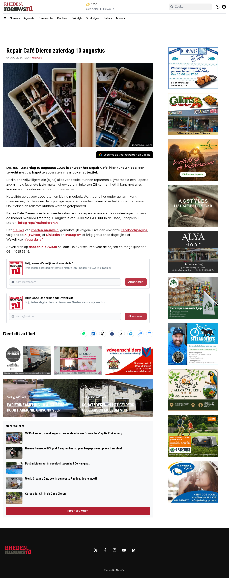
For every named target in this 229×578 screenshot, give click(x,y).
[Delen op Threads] (102, 333)
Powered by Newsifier (114, 570)
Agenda (29, 18)
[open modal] (224, 7)
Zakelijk (76, 18)
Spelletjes (92, 18)
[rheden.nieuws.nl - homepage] (18, 7)
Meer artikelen (78, 510)
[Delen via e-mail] (149, 333)
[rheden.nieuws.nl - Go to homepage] (18, 550)
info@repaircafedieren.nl (38, 223)
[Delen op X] (121, 333)
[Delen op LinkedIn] (93, 333)
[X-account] (96, 550)
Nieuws (15, 18)
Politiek (62, 18)
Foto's (107, 18)
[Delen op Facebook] (112, 333)
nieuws (18, 230)
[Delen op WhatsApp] (83, 333)
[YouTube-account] (124, 550)
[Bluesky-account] (133, 550)
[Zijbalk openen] (5, 18)
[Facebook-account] (105, 550)
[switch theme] (217, 6)
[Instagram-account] (114, 550)
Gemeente (46, 18)
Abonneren (135, 281)
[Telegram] (130, 333)
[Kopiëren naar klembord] (140, 333)
